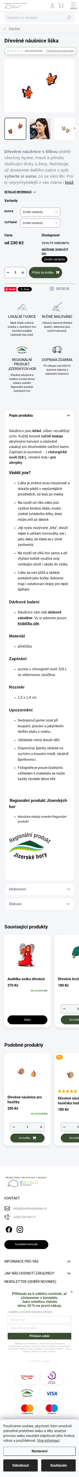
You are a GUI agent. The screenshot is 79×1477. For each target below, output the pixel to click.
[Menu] (73, 5)
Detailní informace (18, 191)
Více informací (48, 1440)
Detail (27, 1019)
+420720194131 (24, 1217)
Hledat (69, 17)
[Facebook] (8, 1229)
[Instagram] (19, 1229)
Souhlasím (58, 1465)
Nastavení (39, 1451)
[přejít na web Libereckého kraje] (27, 1377)
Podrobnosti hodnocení (60, 50)
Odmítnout (20, 1465)
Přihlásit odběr (39, 1336)
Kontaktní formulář (26, 1244)
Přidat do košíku (43, 272)
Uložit (12, 289)
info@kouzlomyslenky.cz (30, 1208)
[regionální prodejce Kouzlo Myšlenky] (27, 1393)
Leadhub (45, 1361)
